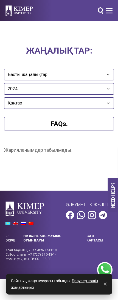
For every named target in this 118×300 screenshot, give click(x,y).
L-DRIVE (10, 238)
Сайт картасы (94, 238)
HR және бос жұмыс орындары (42, 238)
